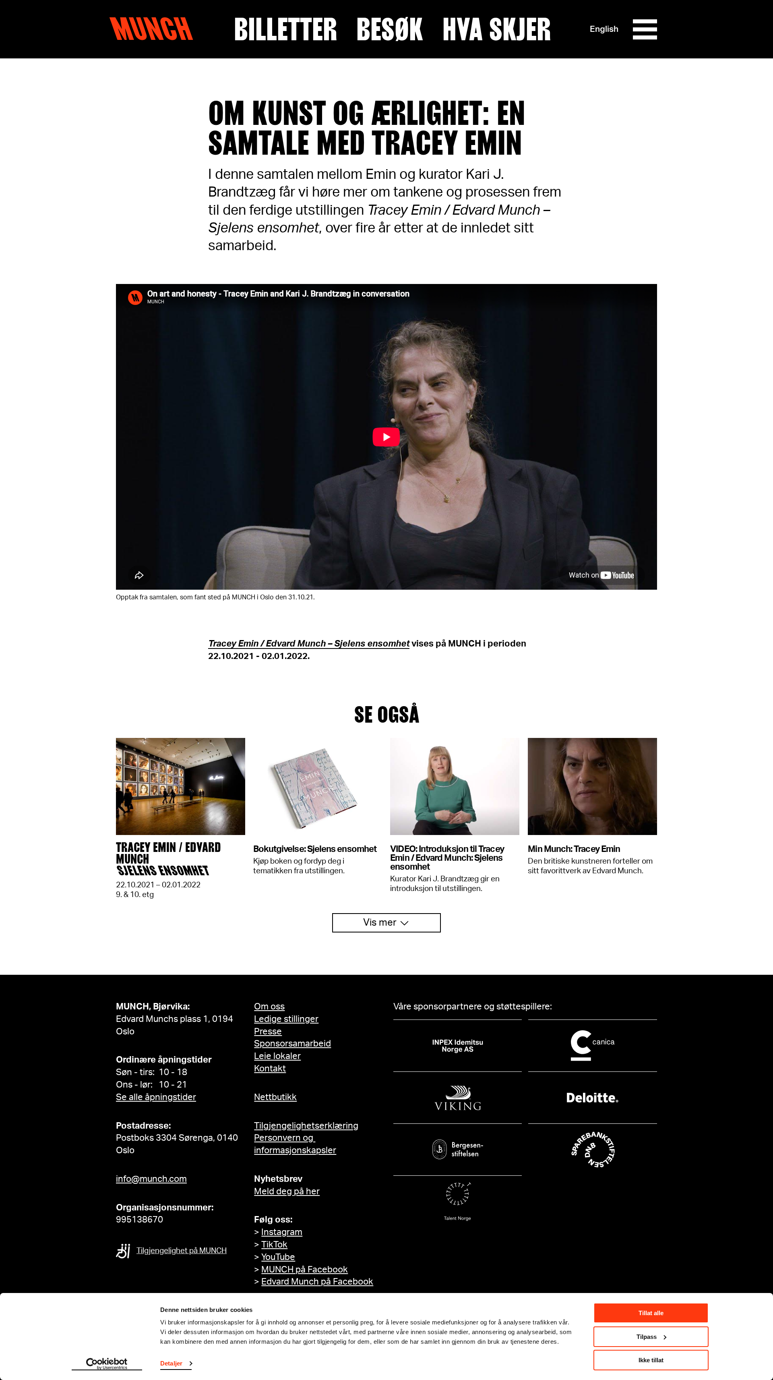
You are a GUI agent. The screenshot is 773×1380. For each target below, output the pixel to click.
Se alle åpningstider (156, 1097)
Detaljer (171, 1363)
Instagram (281, 1232)
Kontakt (270, 1068)
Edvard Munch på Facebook (317, 1281)
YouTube (278, 1257)
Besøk (389, 29)
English (604, 29)
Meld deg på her (287, 1191)
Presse (268, 1031)
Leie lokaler (277, 1056)
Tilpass (647, 1336)
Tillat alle (651, 1313)
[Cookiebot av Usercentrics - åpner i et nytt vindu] (107, 1364)
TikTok (274, 1244)
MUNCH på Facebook (304, 1269)
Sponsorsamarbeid (292, 1043)
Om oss (269, 1006)
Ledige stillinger (286, 1019)
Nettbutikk (275, 1097)
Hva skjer (496, 29)
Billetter (285, 29)
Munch (155, 29)
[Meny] (645, 29)
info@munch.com (151, 1179)
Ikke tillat (651, 1360)
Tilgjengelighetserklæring (306, 1125)
